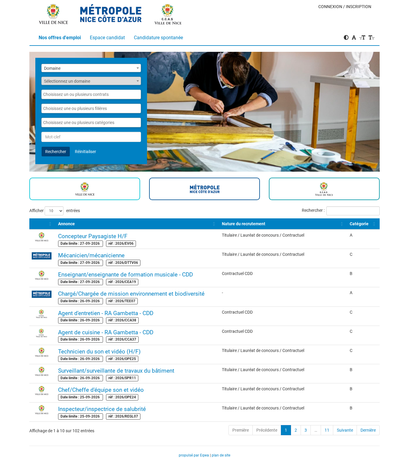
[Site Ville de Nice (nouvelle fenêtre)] (53, 12)
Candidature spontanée (158, 37)
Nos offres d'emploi (60, 37)
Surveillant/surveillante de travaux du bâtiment (116, 370)
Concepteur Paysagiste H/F (93, 236)
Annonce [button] (66, 223)
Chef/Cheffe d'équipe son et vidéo (101, 389)
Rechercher (55, 151)
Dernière (368, 430)
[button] (32, 223)
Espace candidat (107, 37)
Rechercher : (313, 210)
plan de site (221, 455)
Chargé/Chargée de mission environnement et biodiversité (131, 293)
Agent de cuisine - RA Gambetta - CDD (105, 332)
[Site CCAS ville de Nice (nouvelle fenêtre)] (168, 12)
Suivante (345, 430)
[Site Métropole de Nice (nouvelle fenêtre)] (111, 12)
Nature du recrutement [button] (243, 223)
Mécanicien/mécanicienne (91, 255)
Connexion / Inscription (344, 6)
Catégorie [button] (359, 223)
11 (327, 430)
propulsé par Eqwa (194, 455)
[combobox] (91, 68)
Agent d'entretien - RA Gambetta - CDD (105, 313)
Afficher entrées (54, 210)
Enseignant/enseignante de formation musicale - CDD (125, 274)
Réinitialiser (85, 151)
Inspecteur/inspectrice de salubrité (102, 409)
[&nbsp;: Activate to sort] (42, 223)
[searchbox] (91, 94)
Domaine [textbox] (52, 68)
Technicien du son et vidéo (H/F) (99, 351)
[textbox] (91, 81)
